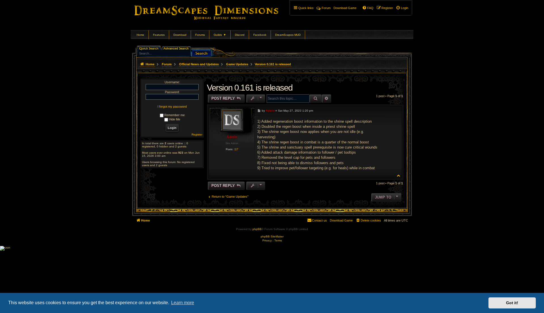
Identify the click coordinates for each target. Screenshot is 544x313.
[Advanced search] (177, 47)
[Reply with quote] (379, 110)
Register (197, 134)
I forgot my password (172, 106)
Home (140, 34)
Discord (240, 34)
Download (179, 34)
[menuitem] (402, 8)
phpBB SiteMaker (272, 236)
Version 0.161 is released (273, 64)
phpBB (257, 229)
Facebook (259, 34)
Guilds (220, 34)
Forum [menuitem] (326, 8)
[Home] (214, 11)
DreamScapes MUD (288, 34)
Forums (200, 34)
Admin (232, 137)
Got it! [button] (512, 303)
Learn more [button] (182, 302)
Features (159, 34)
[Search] (201, 52)
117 (236, 149)
